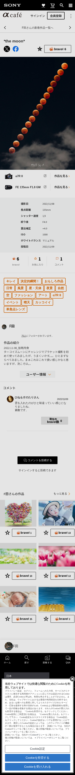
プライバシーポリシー (46, 738)
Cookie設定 (37, 748)
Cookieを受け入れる (37, 766)
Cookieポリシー (37, 735)
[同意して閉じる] (72, 678)
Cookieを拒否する (37, 757)
